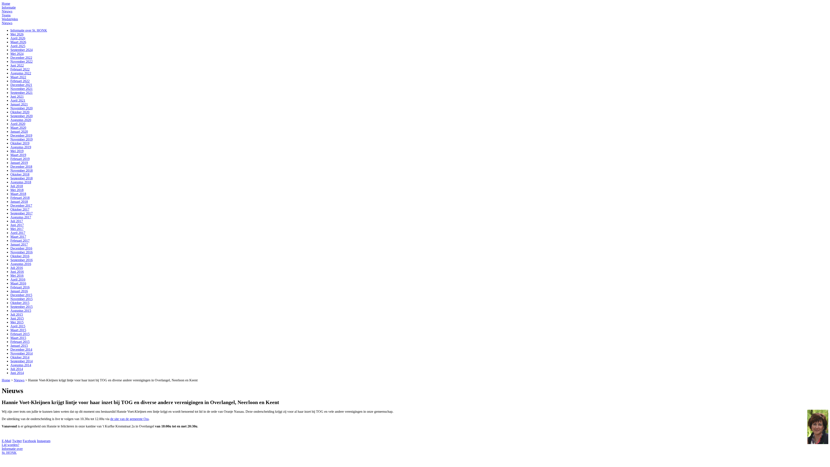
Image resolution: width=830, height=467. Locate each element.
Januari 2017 (19, 244)
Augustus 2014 (20, 365)
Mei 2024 (17, 54)
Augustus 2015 (20, 310)
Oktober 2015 (19, 303)
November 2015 (21, 299)
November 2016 (21, 252)
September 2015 (21, 307)
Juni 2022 (17, 65)
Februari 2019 (20, 159)
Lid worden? (10, 445)
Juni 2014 (17, 373)
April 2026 (17, 38)
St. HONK (12, 450)
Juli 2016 (16, 268)
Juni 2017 (17, 225)
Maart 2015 (18, 330)
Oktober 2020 (19, 112)
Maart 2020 (18, 128)
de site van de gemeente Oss (129, 419)
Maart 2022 (18, 77)
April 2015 (17, 326)
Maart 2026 (18, 42)
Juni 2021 (17, 96)
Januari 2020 (19, 131)
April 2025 (17, 46)
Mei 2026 (17, 34)
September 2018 (21, 178)
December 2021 (21, 85)
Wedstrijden (10, 19)
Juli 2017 (16, 221)
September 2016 (21, 260)
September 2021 (21, 92)
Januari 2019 (19, 163)
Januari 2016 (19, 291)
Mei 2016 (17, 275)
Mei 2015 (17, 322)
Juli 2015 (16, 314)
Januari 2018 (19, 201)
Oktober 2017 (19, 209)
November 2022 (21, 61)
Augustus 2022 (20, 73)
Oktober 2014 (19, 357)
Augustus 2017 (20, 217)
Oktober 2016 (19, 256)
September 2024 (21, 50)
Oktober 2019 (19, 143)
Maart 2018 (18, 194)
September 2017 (21, 213)
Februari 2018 (20, 198)
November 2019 (21, 139)
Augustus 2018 (20, 182)
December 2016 (21, 248)
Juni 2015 (17, 318)
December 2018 (21, 166)
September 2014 (21, 361)
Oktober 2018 (19, 174)
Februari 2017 (20, 240)
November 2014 (21, 353)
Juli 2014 (16, 369)
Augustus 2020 (20, 120)
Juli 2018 (16, 186)
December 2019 (21, 135)
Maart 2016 (18, 283)
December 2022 (21, 57)
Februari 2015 (20, 334)
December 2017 (21, 205)
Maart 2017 (18, 236)
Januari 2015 (19, 345)
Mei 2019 (17, 151)
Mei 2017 (17, 229)
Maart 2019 (18, 155)
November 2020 (21, 108)
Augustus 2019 (20, 147)
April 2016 (17, 279)
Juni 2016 (17, 271)
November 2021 (21, 89)
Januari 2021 (19, 104)
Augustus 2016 (20, 264)
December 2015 (21, 295)
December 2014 (21, 349)
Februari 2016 (20, 287)
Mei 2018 (17, 190)
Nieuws (7, 11)
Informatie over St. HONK (28, 30)
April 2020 (17, 124)
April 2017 (17, 233)
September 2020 (21, 116)
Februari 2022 (20, 69)
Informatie (9, 7)
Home (6, 3)
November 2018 (21, 170)
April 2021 (17, 100)
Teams (6, 15)
